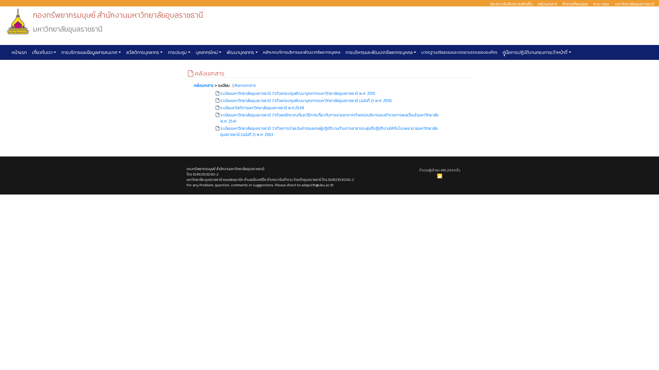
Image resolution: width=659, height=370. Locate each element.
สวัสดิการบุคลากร (142, 52)
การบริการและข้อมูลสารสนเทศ (88, 52)
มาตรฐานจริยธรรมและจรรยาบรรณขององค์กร (458, 52)
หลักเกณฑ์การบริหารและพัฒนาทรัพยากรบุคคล (301, 52)
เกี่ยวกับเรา (42, 52)
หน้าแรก (19, 52)
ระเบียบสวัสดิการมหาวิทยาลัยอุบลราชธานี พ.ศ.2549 (262, 108)
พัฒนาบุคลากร (240, 52)
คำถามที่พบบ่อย (575, 4)
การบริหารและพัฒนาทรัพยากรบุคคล (378, 52)
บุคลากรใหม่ (206, 52)
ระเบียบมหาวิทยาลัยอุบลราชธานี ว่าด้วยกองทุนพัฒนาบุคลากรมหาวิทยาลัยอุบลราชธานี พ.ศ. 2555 (297, 93)
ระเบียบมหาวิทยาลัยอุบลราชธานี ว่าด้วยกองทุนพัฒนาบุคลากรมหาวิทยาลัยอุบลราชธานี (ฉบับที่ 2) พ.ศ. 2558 (306, 100)
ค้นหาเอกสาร (245, 85)
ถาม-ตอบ (601, 4)
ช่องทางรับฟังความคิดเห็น (511, 4)
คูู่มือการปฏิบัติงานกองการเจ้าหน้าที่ (534, 52)
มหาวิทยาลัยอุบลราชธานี (634, 4)
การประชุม (177, 52)
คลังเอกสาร (547, 4)
